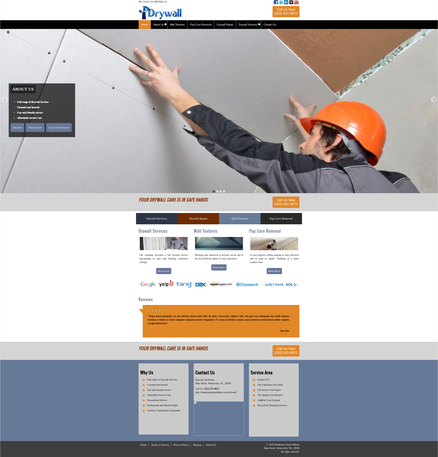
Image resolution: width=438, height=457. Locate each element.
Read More (219, 267)
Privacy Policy (181, 444)
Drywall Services (156, 218)
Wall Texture (35, 127)
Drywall (17, 127)
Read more (164, 271)
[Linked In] (286, 2)
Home (143, 444)
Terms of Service (160, 444)
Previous (4, 100)
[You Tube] (296, 2)
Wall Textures (239, 218)
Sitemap (197, 444)
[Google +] (291, 2)
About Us (211, 444)
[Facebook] (276, 2)
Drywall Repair (198, 218)
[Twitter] (281, 2)
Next (433, 100)
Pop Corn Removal (59, 127)
